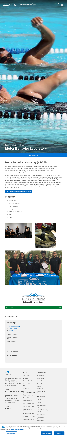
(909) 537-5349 (13, 328)
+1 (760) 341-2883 (10, 402)
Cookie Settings (11, 433)
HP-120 (11, 331)
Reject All (59, 433)
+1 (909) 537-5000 (10, 385)
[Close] (64, 426)
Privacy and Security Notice (18, 429)
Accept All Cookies (46, 433)
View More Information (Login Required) (18, 191)
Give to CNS (10, 308)
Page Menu (34, 155)
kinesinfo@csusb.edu (14, 326)
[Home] (10, 4)
